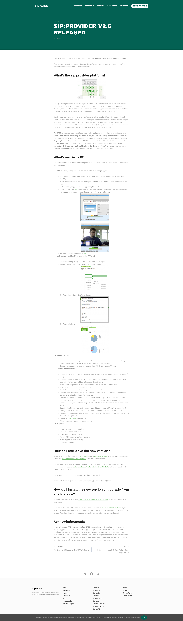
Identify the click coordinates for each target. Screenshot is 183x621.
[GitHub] (98, 574)
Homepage (66, 590)
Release (56, 21)
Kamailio (72, 418)
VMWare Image (83, 456)
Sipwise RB (96, 609)
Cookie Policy (127, 595)
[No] (181, 617)
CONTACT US (124, 6)
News (64, 598)
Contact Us (66, 595)
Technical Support (68, 604)
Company (66, 593)
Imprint (125, 590)
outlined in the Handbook (111, 508)
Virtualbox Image (100, 456)
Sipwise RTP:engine (99, 604)
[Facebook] (91, 574)
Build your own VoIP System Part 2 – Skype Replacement (113, 549)
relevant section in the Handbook (74, 459)
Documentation (67, 601)
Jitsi (76, 189)
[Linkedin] (85, 574)
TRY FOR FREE (140, 6)
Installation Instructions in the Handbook (93, 500)
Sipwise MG (96, 595)
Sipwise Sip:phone (98, 606)
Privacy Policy (127, 593)
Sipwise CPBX (97, 598)
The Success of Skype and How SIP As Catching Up (71, 549)
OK (144, 617)
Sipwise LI (96, 601)
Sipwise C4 (96, 593)
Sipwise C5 (96, 590)
